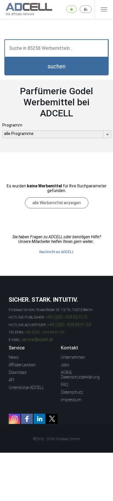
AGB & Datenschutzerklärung (80, 374)
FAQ (64, 384)
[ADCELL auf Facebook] (27, 419)
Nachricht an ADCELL (56, 252)
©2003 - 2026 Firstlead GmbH (56, 439)
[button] (56, 66)
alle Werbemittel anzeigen (56, 202)
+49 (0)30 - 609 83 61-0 (66, 317)
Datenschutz (72, 392)
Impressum (71, 399)
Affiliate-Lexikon (22, 365)
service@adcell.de (37, 339)
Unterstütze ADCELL (26, 387)
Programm (12, 125)
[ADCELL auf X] (52, 419)
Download (17, 372)
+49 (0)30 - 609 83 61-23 (69, 324)
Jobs (65, 365)
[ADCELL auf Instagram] (14, 419)
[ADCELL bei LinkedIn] (39, 419)
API (11, 380)
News (14, 357)
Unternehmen (73, 357)
